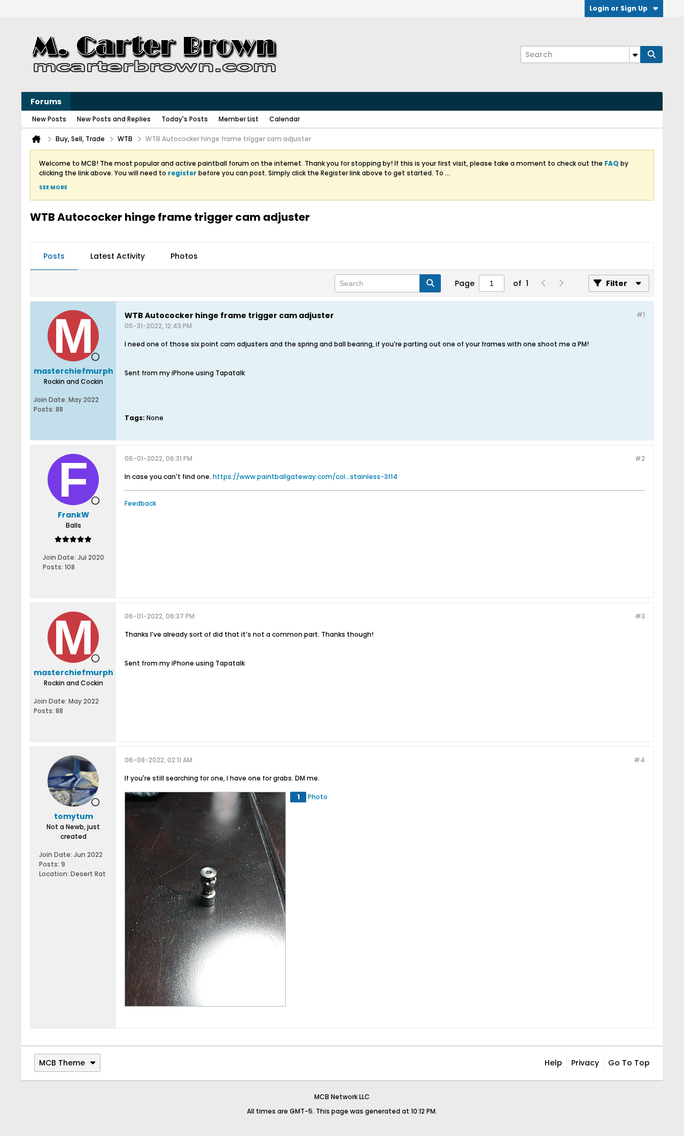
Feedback (140, 503)
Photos (184, 256)
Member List (239, 118)
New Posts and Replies (114, 118)
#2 (640, 458)
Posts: (44, 409)
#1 (640, 314)
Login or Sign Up (618, 8)
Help (553, 1062)
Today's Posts (184, 118)
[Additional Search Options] (635, 54)
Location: (54, 873)
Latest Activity (117, 256)
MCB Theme (62, 1062)
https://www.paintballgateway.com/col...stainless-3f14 (305, 476)
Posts (54, 256)
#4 (639, 759)
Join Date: (50, 399)
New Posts (49, 118)
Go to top (629, 1062)
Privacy (585, 1062)
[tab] (53, 257)
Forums (45, 101)
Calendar (284, 118)
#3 (640, 616)
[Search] (651, 54)
